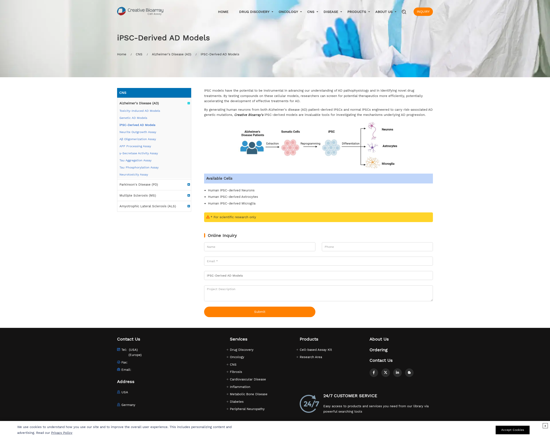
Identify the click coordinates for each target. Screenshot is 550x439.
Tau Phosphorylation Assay (139, 167)
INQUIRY (423, 12)
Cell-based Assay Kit (316, 350)
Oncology (288, 12)
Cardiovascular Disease (248, 379)
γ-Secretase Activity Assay (138, 153)
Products (356, 12)
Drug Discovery (254, 12)
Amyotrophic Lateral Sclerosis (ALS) (147, 206)
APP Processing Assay (135, 146)
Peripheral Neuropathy (247, 409)
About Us (384, 12)
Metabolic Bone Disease (248, 394)
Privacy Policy (61, 433)
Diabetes (237, 402)
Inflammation (240, 387)
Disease (331, 12)
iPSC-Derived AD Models (137, 125)
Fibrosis (236, 372)
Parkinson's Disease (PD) (138, 184)
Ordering (379, 349)
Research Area (311, 357)
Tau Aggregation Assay (135, 160)
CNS (310, 12)
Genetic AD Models (133, 118)
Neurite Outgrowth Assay (137, 132)
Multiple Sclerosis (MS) (137, 195)
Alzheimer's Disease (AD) (171, 54)
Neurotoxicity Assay (133, 174)
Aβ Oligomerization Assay (137, 139)
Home (223, 12)
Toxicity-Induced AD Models (139, 110)
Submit (259, 312)
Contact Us (381, 360)
